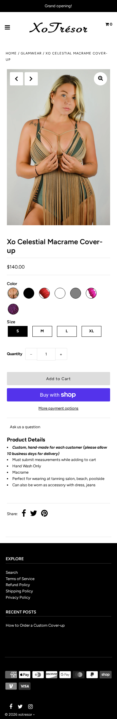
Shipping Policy (19, 591)
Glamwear (31, 53)
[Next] (31, 78)
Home (11, 53)
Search (12, 572)
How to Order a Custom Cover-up (35, 625)
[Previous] (16, 78)
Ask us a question (25, 427)
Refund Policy (18, 584)
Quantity (14, 354)
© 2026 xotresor (18, 714)
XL (91, 331)
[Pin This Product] (44, 514)
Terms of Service (20, 578)
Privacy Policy (18, 597)
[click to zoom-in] (100, 78)
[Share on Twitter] (33, 514)
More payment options (58, 408)
